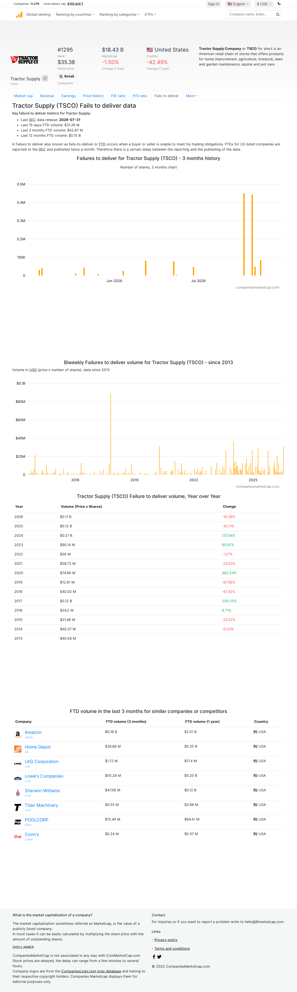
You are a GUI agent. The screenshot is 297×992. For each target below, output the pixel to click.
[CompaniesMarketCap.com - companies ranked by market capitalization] (19, 14)
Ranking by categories (118, 14)
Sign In (213, 4)
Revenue (47, 96)
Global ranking (38, 14)
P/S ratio (140, 96)
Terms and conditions (172, 948)
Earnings (69, 96)
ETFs (149, 14)
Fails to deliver (167, 96)
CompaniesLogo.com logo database (91, 971)
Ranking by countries (73, 14)
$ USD (263, 4)
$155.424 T (75, 3)
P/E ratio (118, 96)
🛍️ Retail (66, 76)
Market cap (23, 96)
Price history (93, 96)
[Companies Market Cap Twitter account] (159, 957)
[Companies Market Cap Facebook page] (154, 957)
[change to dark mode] (279, 4)
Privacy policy (166, 940)
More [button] (190, 96)
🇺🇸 (236, 4)
